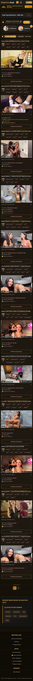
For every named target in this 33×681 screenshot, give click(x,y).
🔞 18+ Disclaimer (16, 658)
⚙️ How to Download (16, 638)
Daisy (23, 44)
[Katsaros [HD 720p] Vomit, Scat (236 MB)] (16, 464)
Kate (18, 44)
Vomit (20, 137)
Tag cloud (21, 36)
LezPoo (7, 44)
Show (28, 15)
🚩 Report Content (16, 664)
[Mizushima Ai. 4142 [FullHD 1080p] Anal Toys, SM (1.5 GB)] (16, 104)
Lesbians (12, 497)
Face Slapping (25, 227)
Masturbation (23, 616)
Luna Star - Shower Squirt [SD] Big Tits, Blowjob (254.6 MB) (16, 401)
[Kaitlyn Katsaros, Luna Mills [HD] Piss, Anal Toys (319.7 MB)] (16, 149)
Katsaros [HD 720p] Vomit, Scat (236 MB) (12, 446)
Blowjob (25, 407)
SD (7, 434)
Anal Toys (8, 47)
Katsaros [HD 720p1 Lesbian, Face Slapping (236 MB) (15, 311)
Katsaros (8, 314)
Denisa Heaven (9, 494)
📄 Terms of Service (16, 655)
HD (7, 164)
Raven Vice (22, 359)
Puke (22, 134)
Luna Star (8, 404)
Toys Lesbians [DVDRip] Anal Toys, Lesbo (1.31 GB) (15, 41)
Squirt (18, 404)
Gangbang (14, 89)
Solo (7, 182)
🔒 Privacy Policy (16, 652)
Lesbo (22, 47)
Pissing (7, 89)
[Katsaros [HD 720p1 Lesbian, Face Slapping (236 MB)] (16, 329)
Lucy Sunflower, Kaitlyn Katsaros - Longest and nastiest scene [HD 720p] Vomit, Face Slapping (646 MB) (16, 266)
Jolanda (13, 44)
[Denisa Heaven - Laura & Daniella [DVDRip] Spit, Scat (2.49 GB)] (16, 509)
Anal (28, 404)
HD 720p (10, 211)
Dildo (14, 404)
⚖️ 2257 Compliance (16, 661)
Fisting (24, 137)
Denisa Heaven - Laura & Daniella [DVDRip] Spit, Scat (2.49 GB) (16, 491)
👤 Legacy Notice (16, 644)
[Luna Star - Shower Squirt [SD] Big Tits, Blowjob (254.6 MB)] (16, 419)
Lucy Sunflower (18, 224)
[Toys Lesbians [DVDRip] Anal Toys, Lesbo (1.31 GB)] (16, 59)
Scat (14, 47)
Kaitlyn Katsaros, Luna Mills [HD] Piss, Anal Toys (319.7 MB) (16, 131)
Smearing (8, 616)
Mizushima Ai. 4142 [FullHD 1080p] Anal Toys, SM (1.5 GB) (16, 86)
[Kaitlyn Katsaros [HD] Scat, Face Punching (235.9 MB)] (16, 374)
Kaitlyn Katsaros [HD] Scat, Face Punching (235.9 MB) (16, 356)
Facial (23, 404)
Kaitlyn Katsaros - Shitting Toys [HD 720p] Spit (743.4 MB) (16, 176)
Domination (16, 612)
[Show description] (5, 69)
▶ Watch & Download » (16, 81)
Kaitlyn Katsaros (9, 134)
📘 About (16, 641)
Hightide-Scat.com (10, 36)
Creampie (14, 92)
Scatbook (9, 209)
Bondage (8, 92)
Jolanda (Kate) (11, 72)
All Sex (25, 89)
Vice (13, 314)
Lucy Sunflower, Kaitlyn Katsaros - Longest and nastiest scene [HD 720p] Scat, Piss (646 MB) (16, 536)
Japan (20, 92)
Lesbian (14, 137)
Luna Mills (18, 162)
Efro (15, 616)
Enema (20, 89)
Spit (18, 47)
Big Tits (7, 407)
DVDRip (9, 74)
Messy (16, 134)
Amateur (8, 612)
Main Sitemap (16, 672)
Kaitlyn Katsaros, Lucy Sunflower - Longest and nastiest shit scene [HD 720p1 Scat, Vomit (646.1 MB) (16, 221)
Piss (27, 47)
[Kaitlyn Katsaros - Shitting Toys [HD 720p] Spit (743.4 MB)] (16, 194)
